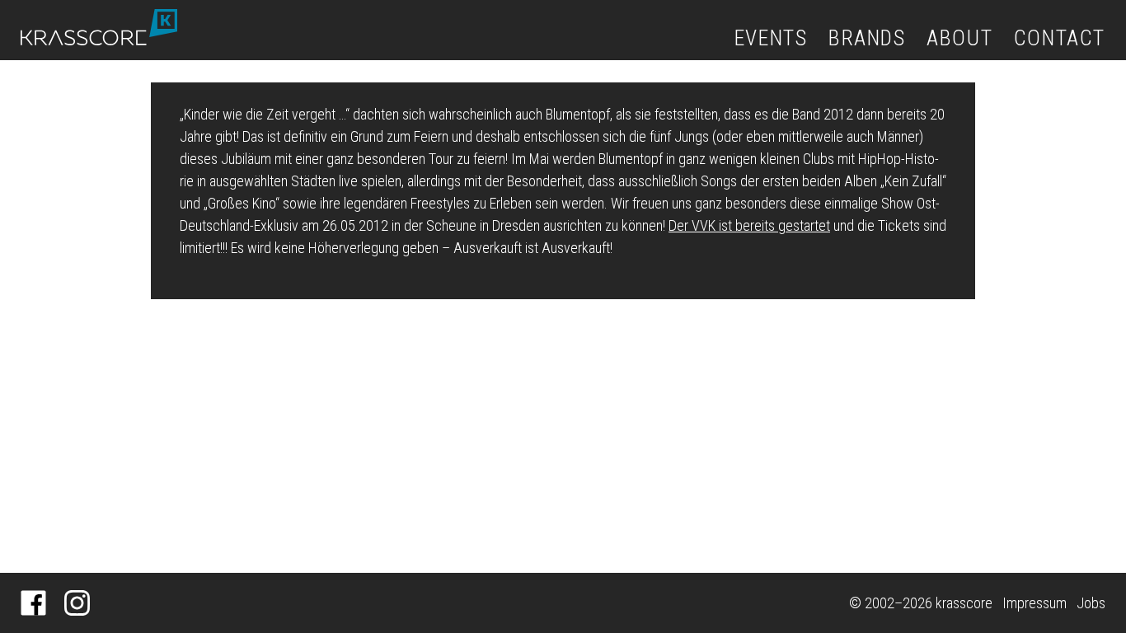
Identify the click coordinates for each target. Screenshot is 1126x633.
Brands (867, 38)
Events (771, 38)
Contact (1059, 38)
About (959, 38)
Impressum (1034, 603)
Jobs (1091, 603)
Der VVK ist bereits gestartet (749, 225)
